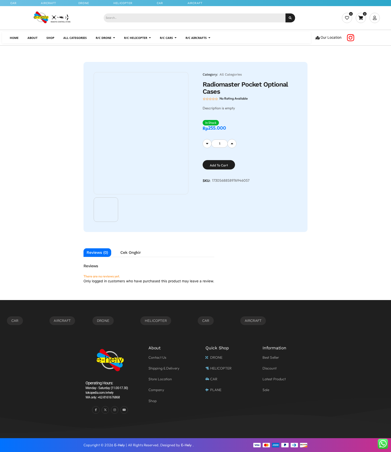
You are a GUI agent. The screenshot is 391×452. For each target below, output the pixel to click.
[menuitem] (14, 37)
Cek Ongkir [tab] (130, 252)
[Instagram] (350, 38)
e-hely (119, 445)
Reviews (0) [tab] (97, 252)
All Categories (231, 74)
